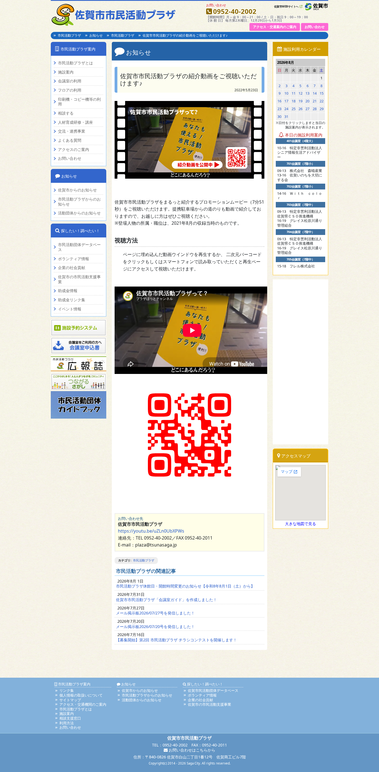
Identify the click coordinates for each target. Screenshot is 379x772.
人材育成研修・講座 (75, 122)
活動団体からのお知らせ (79, 213)
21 (315, 100)
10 (286, 93)
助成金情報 (67, 290)
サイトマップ (70, 699)
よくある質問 (69, 140)
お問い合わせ (315, 26)
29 (322, 108)
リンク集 (66, 690)
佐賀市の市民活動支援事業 (79, 279)
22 (322, 100)
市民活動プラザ (69, 35)
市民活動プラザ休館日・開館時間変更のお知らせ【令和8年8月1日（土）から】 (185, 586)
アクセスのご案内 (73, 149)
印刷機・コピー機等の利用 (79, 102)
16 (279, 100)
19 (300, 100)
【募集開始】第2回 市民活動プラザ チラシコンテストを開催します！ (176, 639)
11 (293, 93)
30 (279, 116)
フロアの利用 (69, 90)
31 (286, 116)
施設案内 (66, 72)
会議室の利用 (69, 81)
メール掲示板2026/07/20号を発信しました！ (155, 626)
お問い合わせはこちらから (191, 750)
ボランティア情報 (73, 258)
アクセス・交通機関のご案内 (82, 704)
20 (307, 100)
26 (300, 108)
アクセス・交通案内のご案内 (274, 26)
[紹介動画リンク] (189, 140)
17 (286, 100)
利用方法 (66, 722)
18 (293, 100)
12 (300, 93)
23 (279, 108)
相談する (66, 113)
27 (307, 108)
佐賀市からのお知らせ (77, 190)
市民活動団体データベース (79, 247)
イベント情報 (69, 309)
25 (293, 108)
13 (307, 93)
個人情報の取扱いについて (81, 695)
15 (322, 93)
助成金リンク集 (71, 299)
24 (286, 108)
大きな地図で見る (300, 523)
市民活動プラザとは (75, 62)
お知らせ (96, 35)
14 (315, 93)
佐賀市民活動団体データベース (213, 690)
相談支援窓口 (70, 718)
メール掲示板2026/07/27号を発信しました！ (155, 613)
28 (315, 108)
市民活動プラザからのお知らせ (79, 201)
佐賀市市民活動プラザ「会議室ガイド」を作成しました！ (166, 599)
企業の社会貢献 (71, 267)
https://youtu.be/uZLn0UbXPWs (151, 531)
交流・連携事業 (71, 131)
